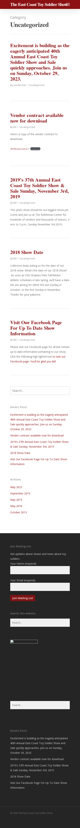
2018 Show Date (26, 252)
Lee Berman (19, 85)
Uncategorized (36, 85)
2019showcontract (19, 148)
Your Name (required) (23, 563)
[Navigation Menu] (68, 4)
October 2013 (18, 512)
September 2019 (20, 493)
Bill (15, 127)
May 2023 (16, 487)
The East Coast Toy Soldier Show (38, 4)
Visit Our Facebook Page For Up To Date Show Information (36, 328)
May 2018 (16, 506)
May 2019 (16, 499)
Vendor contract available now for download (37, 118)
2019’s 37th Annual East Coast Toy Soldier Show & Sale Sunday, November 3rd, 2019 (39, 188)
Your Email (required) (22, 580)
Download (35, 148)
